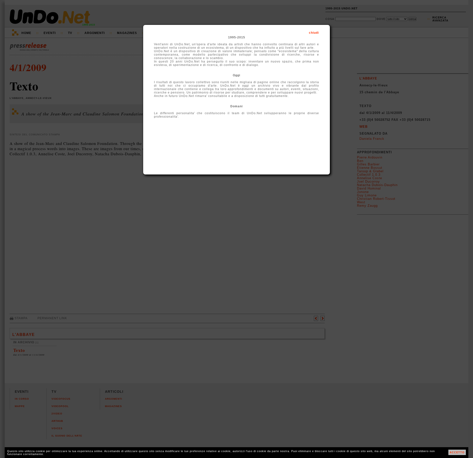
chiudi (314, 32)
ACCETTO (457, 452)
